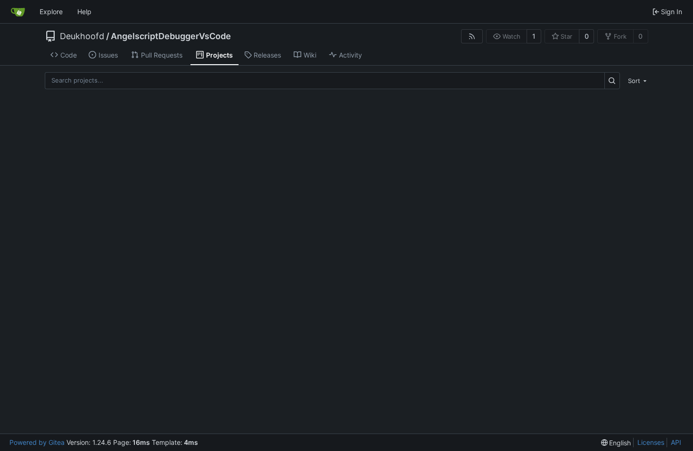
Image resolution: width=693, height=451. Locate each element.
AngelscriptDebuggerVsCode (171, 36)
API (676, 442)
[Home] (18, 11)
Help (84, 12)
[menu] (636, 81)
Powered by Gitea (37, 442)
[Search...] (612, 80)
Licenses (650, 442)
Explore (51, 12)
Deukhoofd (82, 36)
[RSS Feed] (472, 36)
